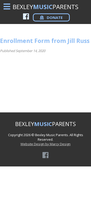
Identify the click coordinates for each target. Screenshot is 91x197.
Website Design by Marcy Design (45, 144)
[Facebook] (26, 16)
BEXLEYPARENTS (45, 7)
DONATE (54, 17)
